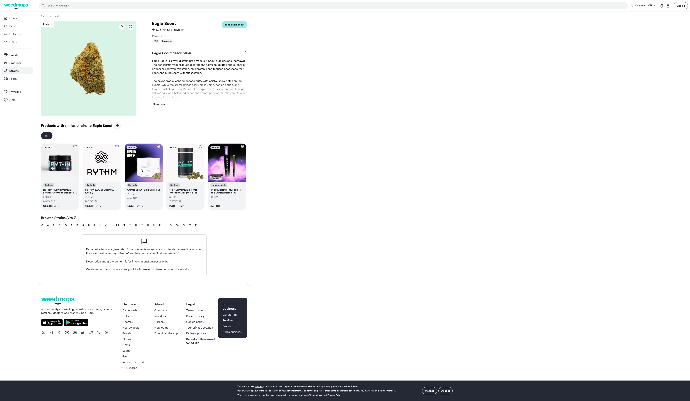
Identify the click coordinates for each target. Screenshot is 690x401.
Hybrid (56, 16)
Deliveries (128, 316)
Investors (160, 316)
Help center (162, 327)
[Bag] (668, 6)
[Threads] (106, 332)
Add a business (232, 332)
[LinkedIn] (98, 332)
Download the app (166, 333)
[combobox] (335, 6)
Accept (445, 390)
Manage (429, 390)
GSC (155, 41)
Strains (45, 16)
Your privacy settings (199, 327)
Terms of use (194, 310)
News (126, 345)
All (46, 135)
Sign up (681, 5)
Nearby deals (130, 327)
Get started (229, 314)
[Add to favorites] (75, 147)
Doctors (127, 322)
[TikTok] (82, 332)
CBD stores (129, 368)
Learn (126, 350)
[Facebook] (59, 332)
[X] (43, 332)
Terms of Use (316, 395)
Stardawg (167, 41)
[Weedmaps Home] (16, 6)
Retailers (228, 320)
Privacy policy (195, 316)
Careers (159, 322)
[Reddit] (75, 332)
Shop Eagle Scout (234, 24)
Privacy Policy (334, 395)
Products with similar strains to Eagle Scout (76, 126)
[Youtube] (67, 332)
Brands (126, 333)
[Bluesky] (90, 332)
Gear (125, 356)
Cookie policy (195, 322)
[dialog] (345, 391)
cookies (259, 386)
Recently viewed (133, 362)
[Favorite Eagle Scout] (130, 27)
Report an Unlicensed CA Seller (200, 340)
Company (160, 310)
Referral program (197, 333)
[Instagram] (51, 332)
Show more (159, 104)
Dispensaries (130, 310)
